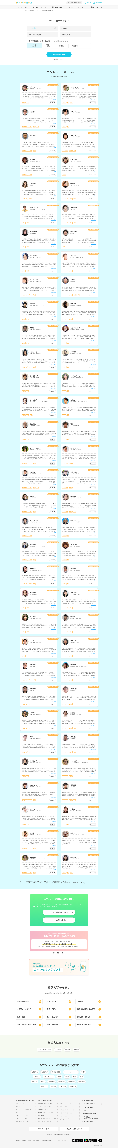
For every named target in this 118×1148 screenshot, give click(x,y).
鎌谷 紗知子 (33, 400)
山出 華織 (33, 183)
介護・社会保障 (52, 1025)
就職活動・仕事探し (84, 1017)
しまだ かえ (33, 809)
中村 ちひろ (73, 761)
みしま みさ (73, 544)
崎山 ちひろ (33, 785)
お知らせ (63, 1140)
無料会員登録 (99, 2)
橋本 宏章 (73, 785)
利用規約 (24, 1140)
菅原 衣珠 (33, 592)
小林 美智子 (33, 255)
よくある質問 (56, 1140)
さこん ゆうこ (74, 87)
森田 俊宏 (73, 568)
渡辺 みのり (33, 231)
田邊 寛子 (33, 833)
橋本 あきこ (73, 640)
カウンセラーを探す (21, 7)
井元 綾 (72, 183)
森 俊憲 (72, 616)
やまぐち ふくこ (34, 520)
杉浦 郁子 (73, 520)
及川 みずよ (73, 592)
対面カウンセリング (96, 7)
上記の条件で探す (59, 54)
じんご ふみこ (34, 279)
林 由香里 (73, 255)
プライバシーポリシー (46, 1140)
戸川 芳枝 (33, 159)
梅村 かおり (33, 761)
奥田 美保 (73, 857)
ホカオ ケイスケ (75, 448)
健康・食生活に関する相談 (26, 1025)
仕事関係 (80, 1001)
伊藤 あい (73, 809)
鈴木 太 (72, 833)
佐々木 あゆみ (74, 688)
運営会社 (18, 1140)
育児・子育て (51, 1009)
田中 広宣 (33, 111)
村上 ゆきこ (73, 496)
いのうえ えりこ (75, 376)
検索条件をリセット (59, 59)
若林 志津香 (73, 231)
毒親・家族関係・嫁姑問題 (86, 1009)
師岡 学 (32, 328)
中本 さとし (33, 640)
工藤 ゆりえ (33, 352)
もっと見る (53, 99)
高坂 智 (72, 279)
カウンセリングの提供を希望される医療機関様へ (59, 1134)
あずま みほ (73, 111)
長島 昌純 (33, 424)
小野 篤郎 (33, 664)
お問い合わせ (36, 1140)
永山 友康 (73, 352)
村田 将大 (33, 496)
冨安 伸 (72, 424)
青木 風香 (73, 303)
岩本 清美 (33, 616)
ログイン (89, 2)
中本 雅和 (33, 544)
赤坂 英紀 (33, 135)
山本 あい (73, 400)
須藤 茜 (72, 713)
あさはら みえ (34, 376)
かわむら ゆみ (34, 207)
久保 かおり (73, 159)
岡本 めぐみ (33, 737)
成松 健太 (73, 737)
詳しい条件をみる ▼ (59, 953)
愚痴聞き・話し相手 (84, 1025)
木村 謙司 (33, 472)
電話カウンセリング (58, 7)
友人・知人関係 (52, 1017)
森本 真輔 (33, 857)
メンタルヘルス (52, 1001)
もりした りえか (34, 448)
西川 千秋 (73, 135)
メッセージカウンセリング (77, 7)
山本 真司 (33, 713)
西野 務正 (33, 87)
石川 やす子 (73, 207)
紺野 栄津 (73, 664)
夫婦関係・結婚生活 (24, 1009)
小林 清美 (33, 303)
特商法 (29, 1140)
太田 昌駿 (33, 688)
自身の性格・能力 (23, 1001)
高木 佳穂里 (73, 472)
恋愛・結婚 (21, 1017)
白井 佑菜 (33, 568)
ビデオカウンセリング (39, 7)
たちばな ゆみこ (75, 328)
